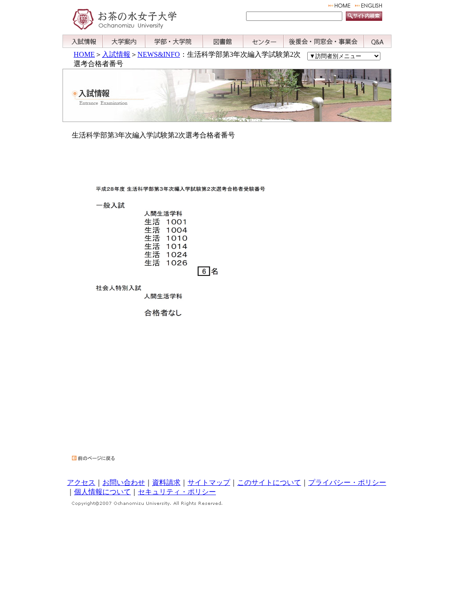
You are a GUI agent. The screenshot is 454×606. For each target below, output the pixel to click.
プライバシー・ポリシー (347, 482)
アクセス (81, 482)
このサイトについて (269, 482)
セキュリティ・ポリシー (177, 492)
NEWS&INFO (158, 54)
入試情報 (116, 54)
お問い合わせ (123, 482)
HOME (84, 54)
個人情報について (102, 492)
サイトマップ (209, 482)
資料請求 (166, 482)
